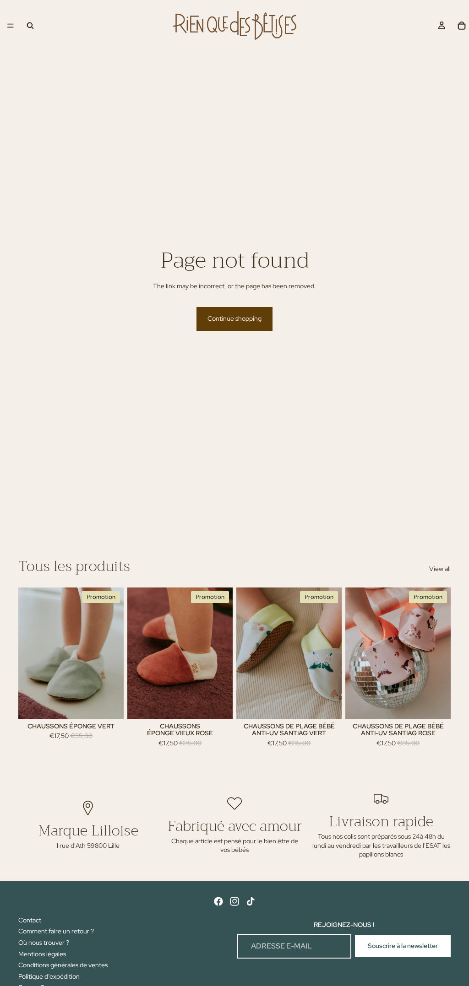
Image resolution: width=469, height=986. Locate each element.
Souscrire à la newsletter (403, 946)
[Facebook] (218, 901)
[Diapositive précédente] (28, 653)
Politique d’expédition (49, 976)
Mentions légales (42, 954)
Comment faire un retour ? (56, 931)
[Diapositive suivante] (114, 653)
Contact (29, 920)
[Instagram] (234, 901)
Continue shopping (234, 318)
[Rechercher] (30, 26)
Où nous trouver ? (43, 942)
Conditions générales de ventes (63, 965)
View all (440, 569)
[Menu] (10, 25)
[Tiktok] (250, 901)
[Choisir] (109, 705)
